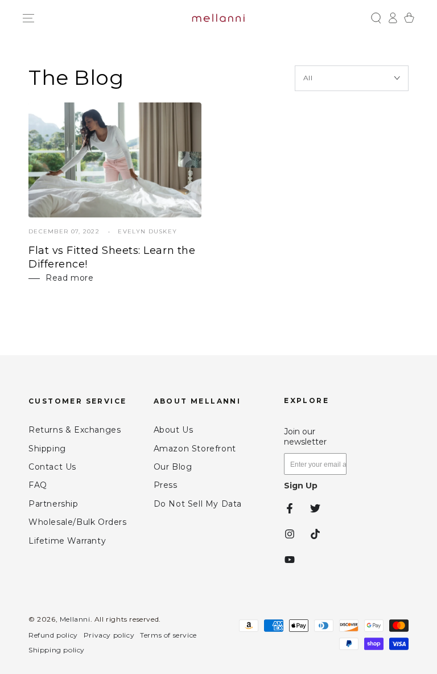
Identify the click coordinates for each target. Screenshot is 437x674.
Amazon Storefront (195, 448)
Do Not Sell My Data (198, 504)
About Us (173, 430)
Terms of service (168, 635)
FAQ (37, 485)
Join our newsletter (305, 436)
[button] (376, 18)
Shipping (47, 448)
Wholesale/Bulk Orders (77, 522)
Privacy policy (109, 635)
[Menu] (28, 18)
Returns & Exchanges (74, 430)
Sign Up (301, 486)
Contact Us (52, 467)
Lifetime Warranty (67, 541)
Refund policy (53, 635)
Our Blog (173, 467)
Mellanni (75, 619)
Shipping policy (56, 650)
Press (166, 485)
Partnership (53, 504)
